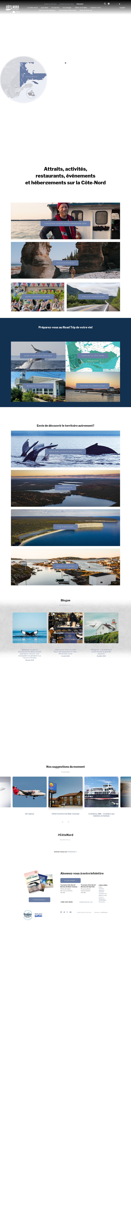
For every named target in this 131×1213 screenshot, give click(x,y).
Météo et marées (103, 895)
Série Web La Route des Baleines (65, 451)
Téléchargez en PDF (38, 361)
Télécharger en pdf (92, 361)
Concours (79, 4)
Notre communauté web (37, 296)
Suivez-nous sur (65, 852)
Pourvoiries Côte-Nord (67, 10)
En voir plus (65, 840)
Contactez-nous (103, 893)
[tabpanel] (65, 42)
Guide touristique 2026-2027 (38, 355)
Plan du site (102, 902)
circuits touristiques (93, 296)
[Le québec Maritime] (28, 915)
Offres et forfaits (81, 7)
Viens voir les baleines (47, 10)
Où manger (67, 7)
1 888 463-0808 (66, 902)
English (122, 7)
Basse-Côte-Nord (65, 566)
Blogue (100, 887)
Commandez (39, 900)
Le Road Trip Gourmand (66, 4)
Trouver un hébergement (92, 386)
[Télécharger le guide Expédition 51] (65, 227)
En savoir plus (65, 605)
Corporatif (101, 888)
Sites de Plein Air (86, 10)
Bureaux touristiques (38, 386)
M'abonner (69, 880)
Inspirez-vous (95, 7)
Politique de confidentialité (102, 899)
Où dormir (55, 7)
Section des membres (101, 891)
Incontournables (65, 263)
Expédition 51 (65, 487)
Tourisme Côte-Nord (12, 7)
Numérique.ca (104, 912)
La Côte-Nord (32, 7)
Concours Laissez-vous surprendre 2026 (65, 223)
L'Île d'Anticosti (65, 527)
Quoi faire (44, 7)
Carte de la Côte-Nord (92, 355)
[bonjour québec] (38, 915)
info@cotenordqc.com (86, 902)
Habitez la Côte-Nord (50, 4)
